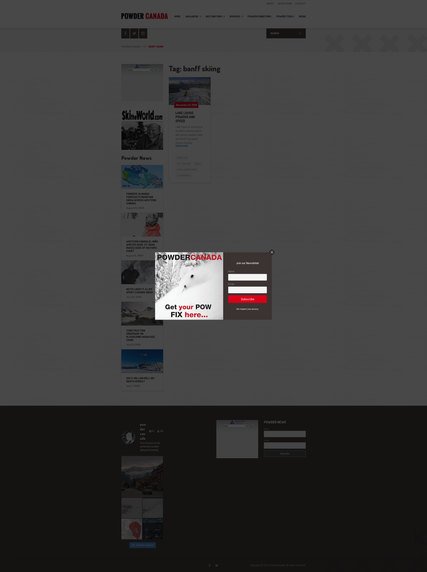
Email (231, 284)
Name (231, 271)
